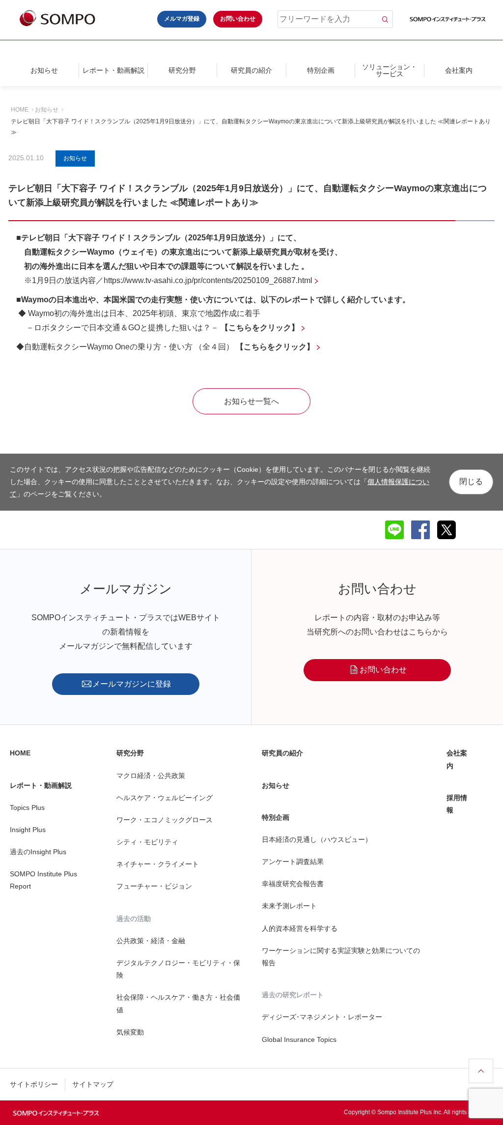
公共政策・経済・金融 (150, 941)
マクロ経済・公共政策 (150, 775)
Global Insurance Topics (299, 1039)
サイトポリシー (34, 1084)
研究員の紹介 (251, 70)
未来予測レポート (289, 906)
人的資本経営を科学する (299, 928)
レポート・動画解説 (113, 70)
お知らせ (44, 70)
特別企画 (321, 70)
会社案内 (459, 70)
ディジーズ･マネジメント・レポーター (322, 1017)
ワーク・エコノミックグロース (164, 820)
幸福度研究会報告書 (293, 884)
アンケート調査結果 (293, 861)
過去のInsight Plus (38, 852)
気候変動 (130, 1032)
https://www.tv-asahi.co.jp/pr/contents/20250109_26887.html (208, 280)
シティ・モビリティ (147, 842)
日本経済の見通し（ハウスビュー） (317, 839)
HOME (19, 109)
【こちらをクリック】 (275, 347)
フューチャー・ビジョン (154, 886)
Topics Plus (27, 807)
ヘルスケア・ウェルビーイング (164, 798)
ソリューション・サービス (389, 70)
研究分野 (182, 70)
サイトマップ (92, 1084)
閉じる (471, 481)
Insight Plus (28, 830)
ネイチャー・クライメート (157, 864)
